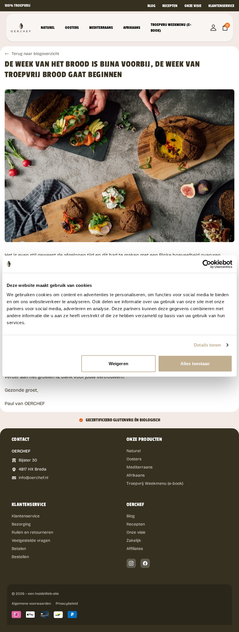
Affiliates (134, 548)
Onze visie (192, 5)
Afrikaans (131, 27)
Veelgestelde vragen (31, 540)
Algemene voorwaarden (31, 603)
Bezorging (21, 524)
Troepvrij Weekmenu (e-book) (171, 27)
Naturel (48, 27)
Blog (151, 5)
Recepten (170, 5)
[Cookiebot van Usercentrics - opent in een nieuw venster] (206, 264)
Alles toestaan (195, 363)
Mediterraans (101, 27)
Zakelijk (133, 540)
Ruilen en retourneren (32, 532)
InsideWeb (43, 594)
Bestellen (20, 556)
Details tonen (207, 344)
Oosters (72, 27)
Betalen (19, 548)
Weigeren (118, 363)
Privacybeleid (67, 603)
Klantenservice (221, 5)
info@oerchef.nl (33, 477)
